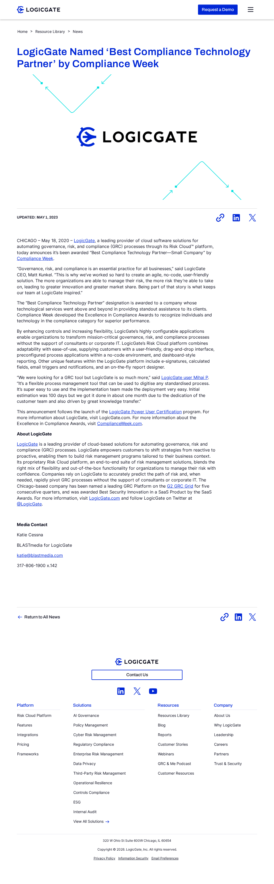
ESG (77, 802)
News (78, 31)
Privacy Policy (104, 858)
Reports (165, 734)
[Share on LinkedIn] (236, 218)
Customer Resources (176, 773)
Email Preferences (164, 858)
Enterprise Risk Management (98, 754)
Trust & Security (228, 763)
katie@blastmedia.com (40, 555)
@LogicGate (29, 504)
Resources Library (173, 715)
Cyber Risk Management (94, 734)
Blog (162, 725)
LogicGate (84, 240)
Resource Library (50, 31)
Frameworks (28, 754)
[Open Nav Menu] (250, 9)
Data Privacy (84, 763)
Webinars (166, 754)
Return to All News (42, 617)
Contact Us (137, 674)
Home (22, 31)
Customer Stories (173, 744)
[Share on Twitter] (252, 218)
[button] (38, 705)
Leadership (224, 734)
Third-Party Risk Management (99, 773)
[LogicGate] (38, 9)
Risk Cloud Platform (34, 715)
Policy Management (90, 725)
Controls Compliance (91, 792)
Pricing (23, 744)
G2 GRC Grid (180, 486)
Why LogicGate (227, 725)
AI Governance (86, 715)
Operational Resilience (92, 782)
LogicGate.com (104, 498)
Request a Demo (218, 9)
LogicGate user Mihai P (184, 377)
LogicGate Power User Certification (145, 411)
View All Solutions (88, 821)
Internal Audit (85, 811)
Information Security (133, 858)
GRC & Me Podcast (174, 763)
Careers (221, 744)
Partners (221, 754)
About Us (222, 715)
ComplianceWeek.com (119, 423)
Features (24, 725)
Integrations (27, 734)
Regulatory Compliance (93, 744)
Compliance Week (35, 258)
